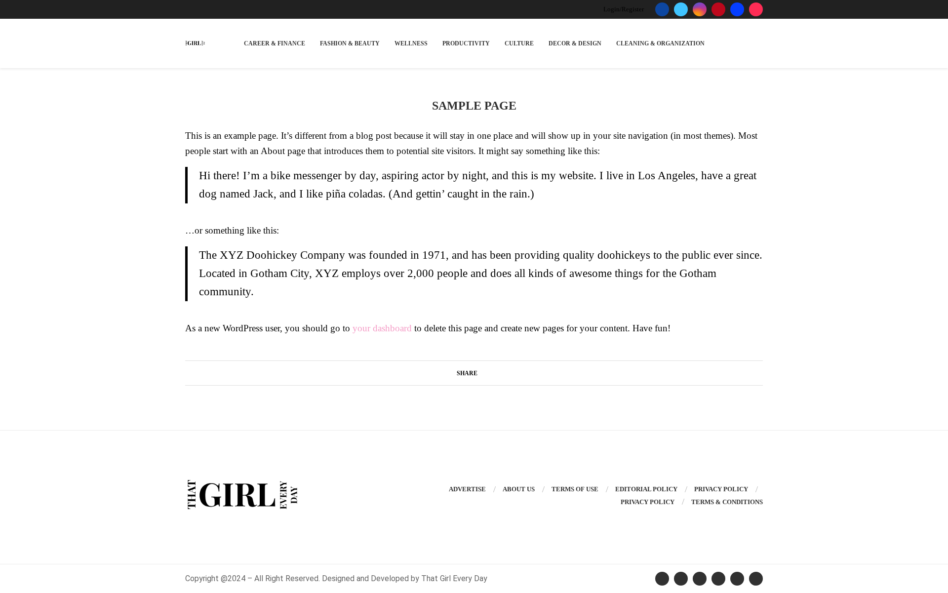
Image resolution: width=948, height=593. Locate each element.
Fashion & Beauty (350, 43)
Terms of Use (575, 489)
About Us (519, 489)
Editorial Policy (646, 489)
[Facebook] (662, 9)
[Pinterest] (718, 9)
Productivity (466, 43)
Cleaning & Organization (660, 43)
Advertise (467, 489)
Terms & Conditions (727, 502)
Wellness (411, 43)
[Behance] (737, 9)
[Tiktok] (756, 9)
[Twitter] (681, 9)
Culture (519, 43)
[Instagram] (700, 9)
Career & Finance (274, 43)
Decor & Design (575, 43)
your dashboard (382, 328)
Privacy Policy (721, 489)
